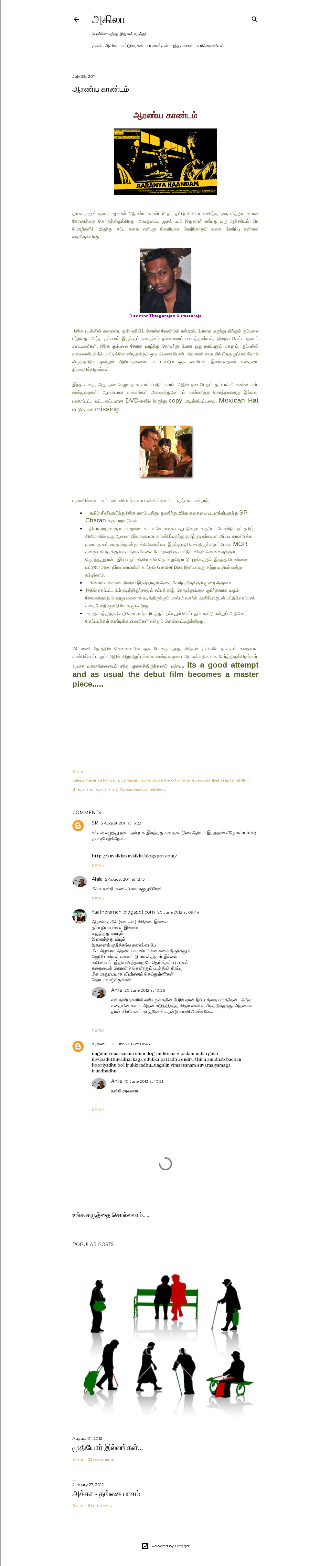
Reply (98, 865)
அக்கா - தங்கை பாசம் (106, 1494)
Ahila (97, 879)
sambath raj (216, 780)
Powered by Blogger (171, 1545)
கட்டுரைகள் (133, 45)
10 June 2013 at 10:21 (143, 1081)
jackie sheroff (164, 780)
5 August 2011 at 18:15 (124, 879)
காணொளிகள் (210, 45)
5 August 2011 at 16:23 (121, 823)
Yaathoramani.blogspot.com (123, 912)
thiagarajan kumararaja (95, 789)
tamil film (239, 780)
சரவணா (100, 1044)
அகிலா (108, 19)
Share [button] (77, 771)
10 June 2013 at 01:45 (130, 1043)
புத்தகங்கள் (183, 45)
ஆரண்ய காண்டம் (134, 789)
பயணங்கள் (157, 45)
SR (95, 823)
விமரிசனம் (158, 789)
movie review (190, 780)
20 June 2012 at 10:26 (144, 990)
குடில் (96, 45)
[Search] (255, 18)
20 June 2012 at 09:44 (178, 912)
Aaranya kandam (102, 780)
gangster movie (135, 780)
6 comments (100, 1505)
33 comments (101, 1459)
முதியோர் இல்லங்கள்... (107, 1447)
